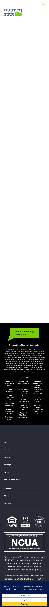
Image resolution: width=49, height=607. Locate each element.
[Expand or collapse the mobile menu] (43, 4)
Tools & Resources (12, 479)
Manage (7, 464)
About (6, 495)
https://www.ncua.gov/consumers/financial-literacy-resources (22, 313)
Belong (7, 442)
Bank (6, 449)
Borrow (7, 457)
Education (8, 488)
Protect (7, 472)
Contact (7, 503)
